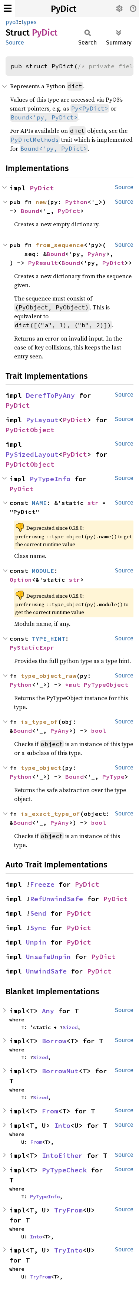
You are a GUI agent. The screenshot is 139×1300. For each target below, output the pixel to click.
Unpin (36, 942)
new (41, 202)
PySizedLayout (32, 454)
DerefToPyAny (50, 395)
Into (62, 1125)
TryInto (68, 1250)
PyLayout (42, 420)
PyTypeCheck (64, 1170)
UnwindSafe (46, 971)
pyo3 (12, 22)
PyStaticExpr (32, 647)
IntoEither (62, 1155)
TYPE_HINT (48, 638)
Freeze (42, 884)
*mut (74, 684)
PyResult (43, 262)
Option (21, 579)
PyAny (96, 253)
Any (48, 1011)
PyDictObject (30, 430)
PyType (113, 776)
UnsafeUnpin (48, 956)
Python (76, 202)
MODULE (43, 570)
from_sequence (60, 245)
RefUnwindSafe (56, 898)
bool (98, 730)
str (93, 502)
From (50, 1111)
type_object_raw (48, 675)
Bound (30, 210)
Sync (38, 927)
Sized (70, 1027)
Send (38, 913)
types (28, 22)
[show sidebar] (7, 8)
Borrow (54, 1041)
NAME (39, 502)
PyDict (63, 9)
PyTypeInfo (50, 479)
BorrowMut (60, 1071)
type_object (41, 767)
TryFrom (68, 1210)
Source (15, 42)
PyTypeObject (106, 684)
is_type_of (39, 721)
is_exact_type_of (50, 813)
